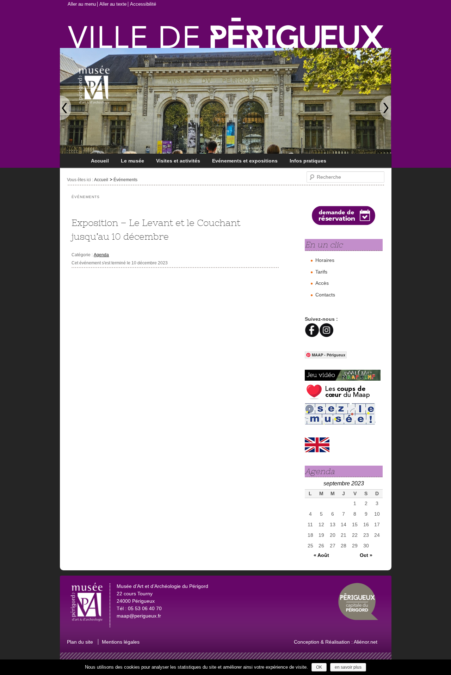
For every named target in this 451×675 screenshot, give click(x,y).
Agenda (101, 254)
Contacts (325, 294)
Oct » (366, 555)
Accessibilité (143, 4)
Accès (322, 283)
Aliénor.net (365, 642)
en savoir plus (348, 667)
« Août (321, 555)
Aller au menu (82, 4)
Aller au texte (112, 4)
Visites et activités (178, 161)
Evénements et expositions (245, 161)
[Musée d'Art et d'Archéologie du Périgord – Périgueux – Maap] (119, 77)
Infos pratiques (308, 161)
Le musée (132, 161)
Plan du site (80, 642)
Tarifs (321, 272)
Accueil (100, 161)
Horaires (324, 260)
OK (319, 667)
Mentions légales (121, 642)
